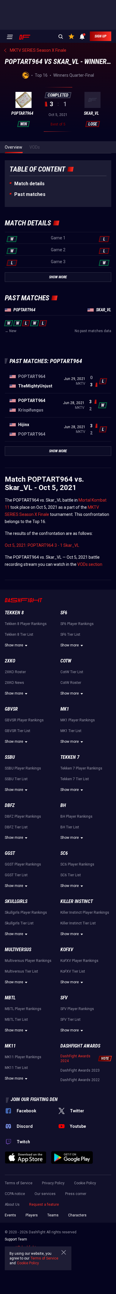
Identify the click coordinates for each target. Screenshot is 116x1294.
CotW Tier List (71, 672)
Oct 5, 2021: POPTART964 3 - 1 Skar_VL (42, 545)
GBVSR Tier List (17, 731)
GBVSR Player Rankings (24, 720)
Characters (77, 1215)
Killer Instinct (76, 901)
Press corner (75, 1194)
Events (10, 1215)
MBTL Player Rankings (23, 1009)
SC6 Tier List (70, 875)
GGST (10, 853)
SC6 (64, 853)
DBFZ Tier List (16, 827)
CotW (65, 661)
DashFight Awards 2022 (80, 1080)
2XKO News (14, 683)
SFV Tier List (70, 1019)
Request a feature (44, 1204)
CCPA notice (15, 1194)
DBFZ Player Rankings (23, 816)
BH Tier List (69, 827)
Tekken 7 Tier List (74, 779)
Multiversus (18, 949)
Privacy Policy (53, 1183)
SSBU (10, 757)
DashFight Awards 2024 (75, 1058)
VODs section (89, 564)
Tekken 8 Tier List (19, 634)
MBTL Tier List (16, 1019)
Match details (29, 183)
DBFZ (10, 805)
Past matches (30, 194)
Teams (53, 1215)
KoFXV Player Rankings (79, 961)
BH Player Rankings (76, 816)
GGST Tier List (16, 875)
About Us (12, 1204)
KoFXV (66, 949)
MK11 (10, 1046)
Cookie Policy (85, 1183)
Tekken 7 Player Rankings (81, 768)
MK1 (64, 709)
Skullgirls (16, 901)
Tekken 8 (14, 612)
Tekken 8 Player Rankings (26, 624)
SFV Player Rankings (77, 1009)
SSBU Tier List (16, 779)
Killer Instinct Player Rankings (84, 912)
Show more (14, 645)
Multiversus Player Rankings (28, 961)
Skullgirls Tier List (19, 923)
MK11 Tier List (16, 1068)
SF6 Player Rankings (77, 624)
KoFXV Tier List (72, 971)
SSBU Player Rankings (23, 768)
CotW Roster (70, 683)
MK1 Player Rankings (77, 720)
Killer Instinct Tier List (78, 923)
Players (32, 1215)
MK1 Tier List (70, 731)
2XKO (10, 661)
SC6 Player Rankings (77, 864)
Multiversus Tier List (21, 971)
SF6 (63, 612)
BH (63, 805)
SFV (64, 998)
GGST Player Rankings (23, 864)
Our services (45, 1194)
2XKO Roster (15, 672)
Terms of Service (18, 1183)
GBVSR (11, 709)
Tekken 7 (69, 757)
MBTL (10, 998)
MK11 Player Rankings (23, 1057)
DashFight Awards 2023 (80, 1070)
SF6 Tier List (70, 634)
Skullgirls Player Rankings (26, 912)
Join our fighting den (34, 1099)
